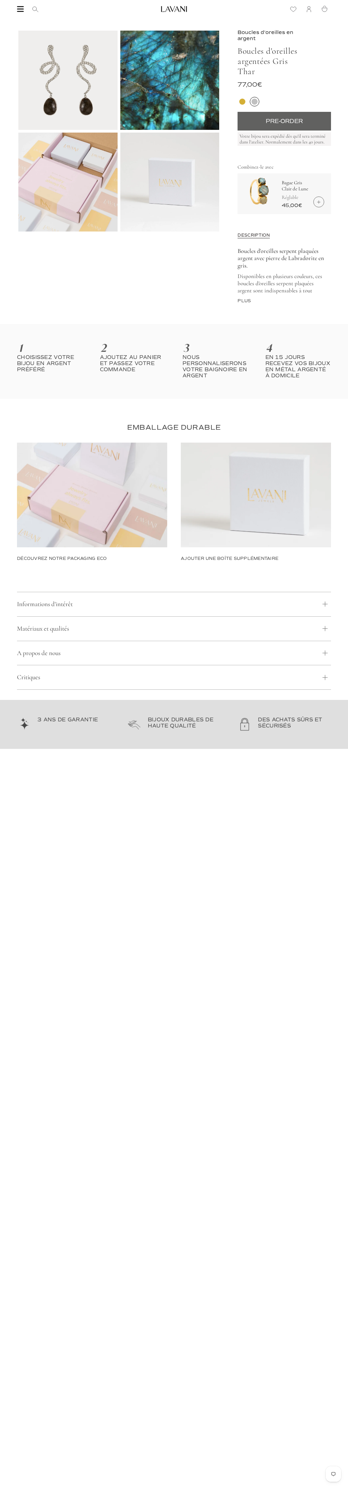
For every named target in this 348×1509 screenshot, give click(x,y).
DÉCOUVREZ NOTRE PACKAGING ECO (62, 558)
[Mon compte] (310, 9)
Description (254, 235)
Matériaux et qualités (43, 628)
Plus (244, 301)
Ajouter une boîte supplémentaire (229, 558)
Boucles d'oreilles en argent (265, 35)
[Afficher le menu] (20, 9)
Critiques (28, 677)
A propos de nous (38, 653)
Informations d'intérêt (45, 604)
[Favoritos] (295, 9)
